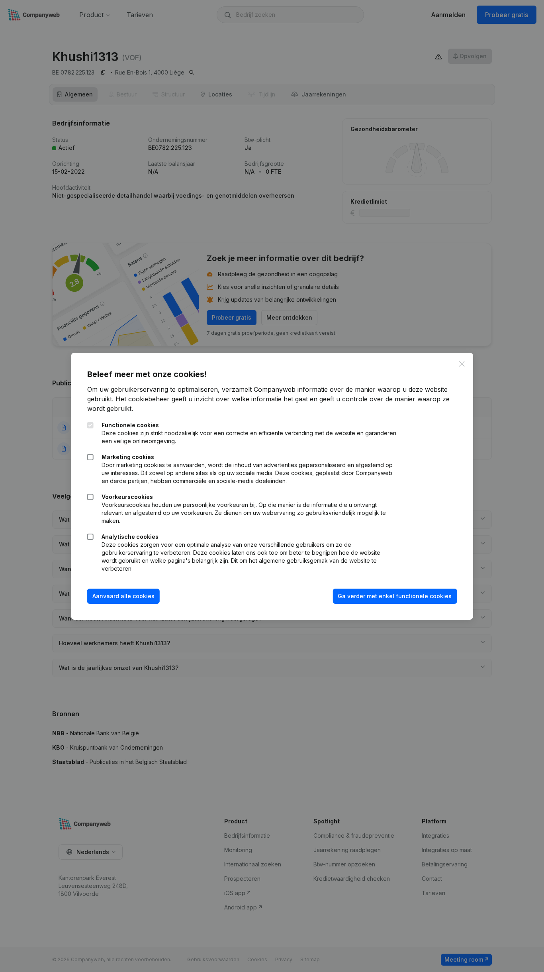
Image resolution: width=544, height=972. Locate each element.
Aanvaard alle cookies (123, 596)
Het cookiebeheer (142, 399)
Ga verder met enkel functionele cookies (395, 596)
